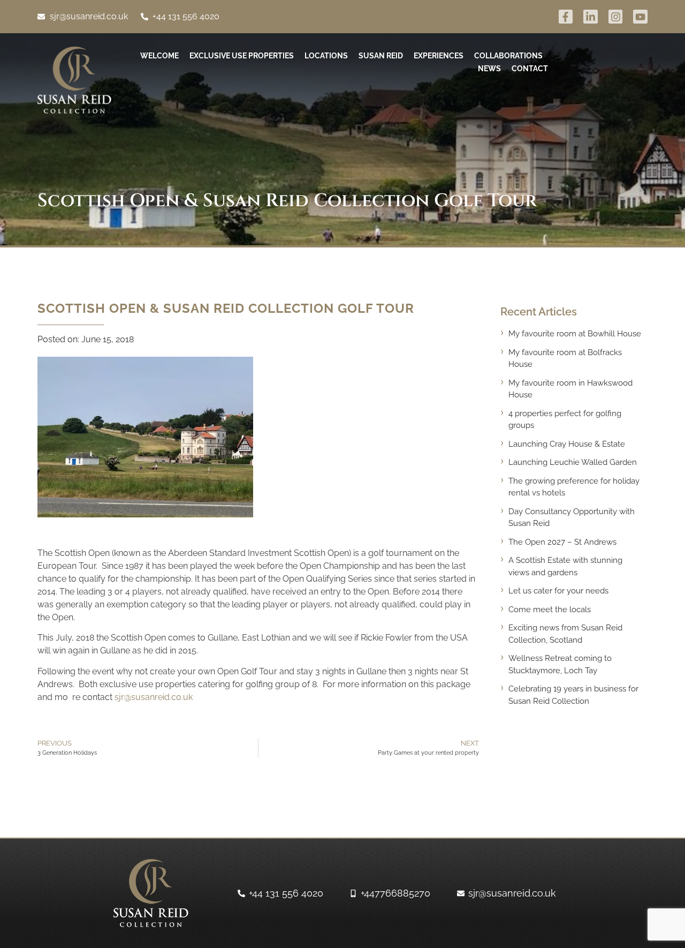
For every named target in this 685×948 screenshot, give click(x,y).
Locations (326, 55)
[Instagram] (615, 17)
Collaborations (508, 55)
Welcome (159, 55)
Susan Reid (381, 55)
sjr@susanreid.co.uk (154, 697)
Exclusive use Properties (241, 55)
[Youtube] (640, 17)
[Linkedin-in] (590, 17)
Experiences (438, 55)
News (489, 68)
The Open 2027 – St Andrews (562, 542)
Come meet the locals (549, 609)
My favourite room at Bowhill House (574, 333)
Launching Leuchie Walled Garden (572, 462)
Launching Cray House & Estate (566, 444)
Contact (530, 68)
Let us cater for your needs (558, 591)
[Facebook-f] (566, 17)
